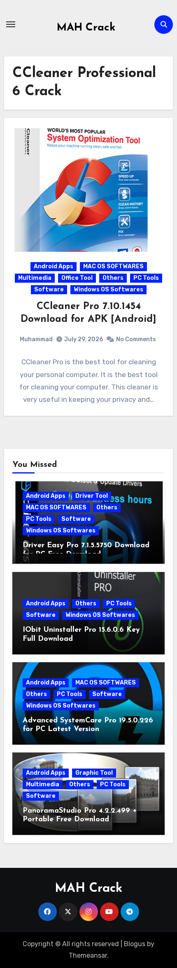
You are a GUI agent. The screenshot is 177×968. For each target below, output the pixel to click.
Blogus (134, 944)
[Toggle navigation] (10, 24)
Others (112, 277)
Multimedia (34, 277)
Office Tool (77, 277)
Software (49, 289)
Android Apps (53, 266)
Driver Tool (91, 495)
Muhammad (36, 339)
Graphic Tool (94, 772)
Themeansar (88, 955)
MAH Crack (86, 27)
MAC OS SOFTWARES (113, 266)
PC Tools (146, 277)
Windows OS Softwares (108, 289)
